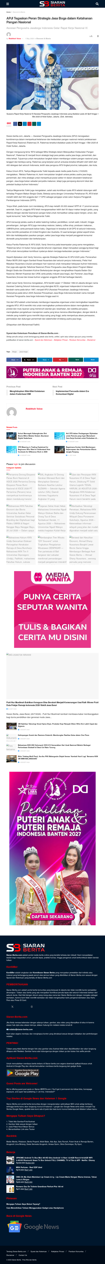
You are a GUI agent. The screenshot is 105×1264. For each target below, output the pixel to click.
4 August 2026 (24, 730)
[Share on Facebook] (15, 124)
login (16, 464)
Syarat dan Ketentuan (43, 340)
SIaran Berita (16, 1260)
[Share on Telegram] (39, 124)
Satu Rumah (63, 1141)
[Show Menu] (7, 4)
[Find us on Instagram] (17, 1006)
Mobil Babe (44, 1141)
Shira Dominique (67, 1144)
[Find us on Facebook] (7, 1006)
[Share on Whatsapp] (34, 124)
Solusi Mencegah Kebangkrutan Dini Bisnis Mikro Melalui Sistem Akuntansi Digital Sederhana (33, 435)
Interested (49, 1091)
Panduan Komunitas (77, 340)
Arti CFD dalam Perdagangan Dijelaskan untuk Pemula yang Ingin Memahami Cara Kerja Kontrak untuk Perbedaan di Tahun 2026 (82, 435)
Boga (14, 351)
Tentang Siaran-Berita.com (16, 1251)
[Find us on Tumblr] (27, 1006)
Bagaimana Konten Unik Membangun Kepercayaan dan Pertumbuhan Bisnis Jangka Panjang (81, 449)
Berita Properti (33, 1141)
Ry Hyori (78, 1144)
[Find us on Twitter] (12, 1006)
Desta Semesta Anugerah (37, 1144)
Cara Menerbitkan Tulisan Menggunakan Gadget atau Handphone (35, 1208)
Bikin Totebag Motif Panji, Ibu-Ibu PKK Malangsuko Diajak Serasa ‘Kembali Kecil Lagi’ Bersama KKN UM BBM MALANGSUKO (58, 757)
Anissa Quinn (53, 1144)
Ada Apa (53, 1141)
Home (8, 12)
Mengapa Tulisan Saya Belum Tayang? (23, 1204)
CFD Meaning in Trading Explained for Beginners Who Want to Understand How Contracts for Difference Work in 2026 (34, 449)
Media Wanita (11, 1141)
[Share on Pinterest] (29, 124)
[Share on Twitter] (20, 124)
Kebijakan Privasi (61, 340)
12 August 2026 (72, 441)
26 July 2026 (12, 709)
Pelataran (22, 1141)
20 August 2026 (24, 441)
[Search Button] (97, 4)
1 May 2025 (29, 38)
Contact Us (23, 1255)
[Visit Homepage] (52, 3)
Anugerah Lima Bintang (15, 1144)
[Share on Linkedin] (25, 124)
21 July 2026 (71, 455)
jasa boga (24, 351)
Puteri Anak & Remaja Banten (81, 1141)
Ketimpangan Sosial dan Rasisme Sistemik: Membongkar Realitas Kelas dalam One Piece (53, 735)
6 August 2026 (24, 751)
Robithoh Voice (15, 38)
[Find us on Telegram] (36, 1006)
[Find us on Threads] (32, 1006)
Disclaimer (91, 340)
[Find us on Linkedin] (22, 1006)
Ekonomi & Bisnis (19, 12)
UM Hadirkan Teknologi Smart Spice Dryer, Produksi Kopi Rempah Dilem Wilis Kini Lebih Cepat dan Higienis (57, 725)
